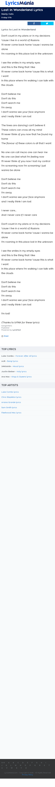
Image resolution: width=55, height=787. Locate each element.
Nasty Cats (7, 14)
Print (6, 336)
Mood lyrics (18, 366)
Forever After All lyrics (26, 356)
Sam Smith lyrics (9, 408)
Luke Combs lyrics (10, 392)
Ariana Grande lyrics (11, 402)
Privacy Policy (27, 775)
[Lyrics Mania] (27, 3)
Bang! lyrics (12, 361)
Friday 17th (6, 17)
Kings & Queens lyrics (22, 377)
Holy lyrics (22, 372)
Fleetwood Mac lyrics (11, 413)
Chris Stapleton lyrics (11, 397)
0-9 (3, 762)
